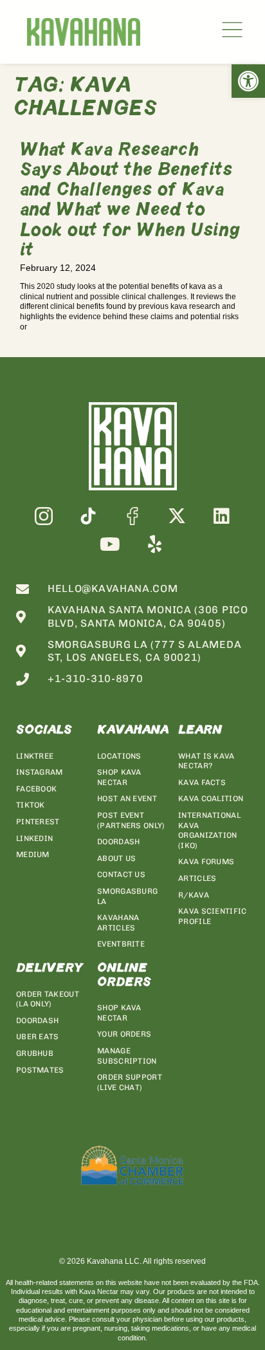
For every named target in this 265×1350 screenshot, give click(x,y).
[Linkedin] (221, 515)
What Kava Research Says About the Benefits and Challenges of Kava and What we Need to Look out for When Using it (130, 202)
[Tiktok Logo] (87, 515)
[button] (248, 81)
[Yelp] (154, 544)
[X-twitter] (177, 515)
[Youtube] (110, 544)
